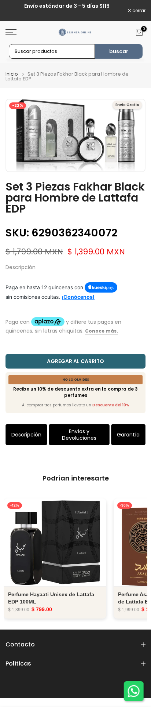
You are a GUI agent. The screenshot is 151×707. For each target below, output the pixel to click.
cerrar (138, 10)
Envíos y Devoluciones (79, 435)
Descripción (26, 434)
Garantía (128, 434)
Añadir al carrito (55, 542)
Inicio (11, 74)
